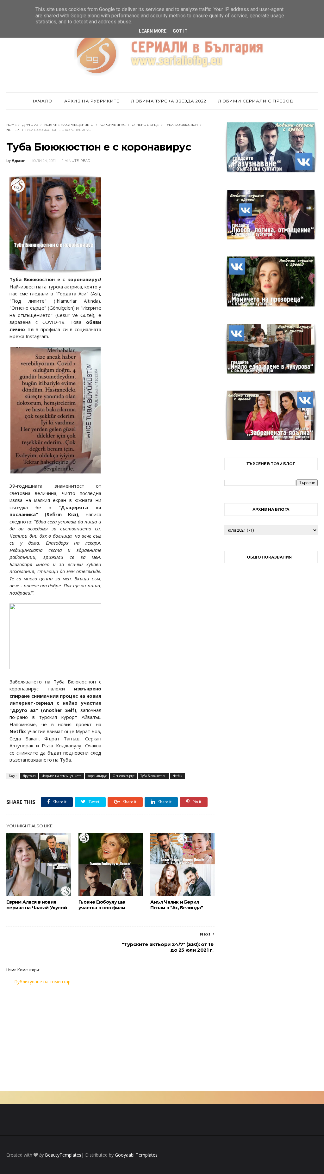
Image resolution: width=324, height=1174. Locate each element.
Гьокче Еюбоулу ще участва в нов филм (101, 905)
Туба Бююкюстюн (181, 125)
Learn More (152, 31)
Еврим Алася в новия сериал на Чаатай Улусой (36, 905)
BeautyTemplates (63, 1155)
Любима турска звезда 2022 (168, 100)
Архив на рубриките (91, 100)
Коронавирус (113, 125)
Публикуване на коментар (42, 982)
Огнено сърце (145, 125)
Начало (42, 100)
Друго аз (30, 125)
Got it (180, 31)
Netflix (13, 130)
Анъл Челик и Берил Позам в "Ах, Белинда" (176, 905)
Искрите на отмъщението (68, 125)
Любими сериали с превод (255, 100)
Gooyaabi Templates (136, 1155)
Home (11, 125)
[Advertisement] (110, 1038)
